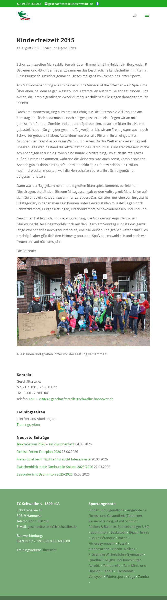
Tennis (108, 571)
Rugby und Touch (118, 560)
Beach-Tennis (139, 532)
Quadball (95, 560)
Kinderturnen (99, 549)
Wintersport (115, 576)
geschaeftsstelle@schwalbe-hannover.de (82, 399)
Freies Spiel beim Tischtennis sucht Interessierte (54, 459)
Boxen (122, 538)
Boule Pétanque (103, 538)
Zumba (143, 576)
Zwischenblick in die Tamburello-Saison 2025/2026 (55, 467)
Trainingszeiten (28, 424)
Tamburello (112, 565)
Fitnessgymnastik (102, 543)
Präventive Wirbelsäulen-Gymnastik (116, 554)
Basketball (118, 532)
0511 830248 (38, 521)
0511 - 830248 (39, 399)
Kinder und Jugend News (59, 48)
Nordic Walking (123, 549)
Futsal (122, 543)
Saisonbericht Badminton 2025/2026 (45, 474)
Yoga (131, 576)
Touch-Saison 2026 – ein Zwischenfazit (46, 444)
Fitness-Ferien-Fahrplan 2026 (39, 451)
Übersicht (49, 550)
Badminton (99, 532)
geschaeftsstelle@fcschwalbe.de (52, 526)
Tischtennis (125, 571)
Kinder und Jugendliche (106, 510)
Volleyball (96, 576)
